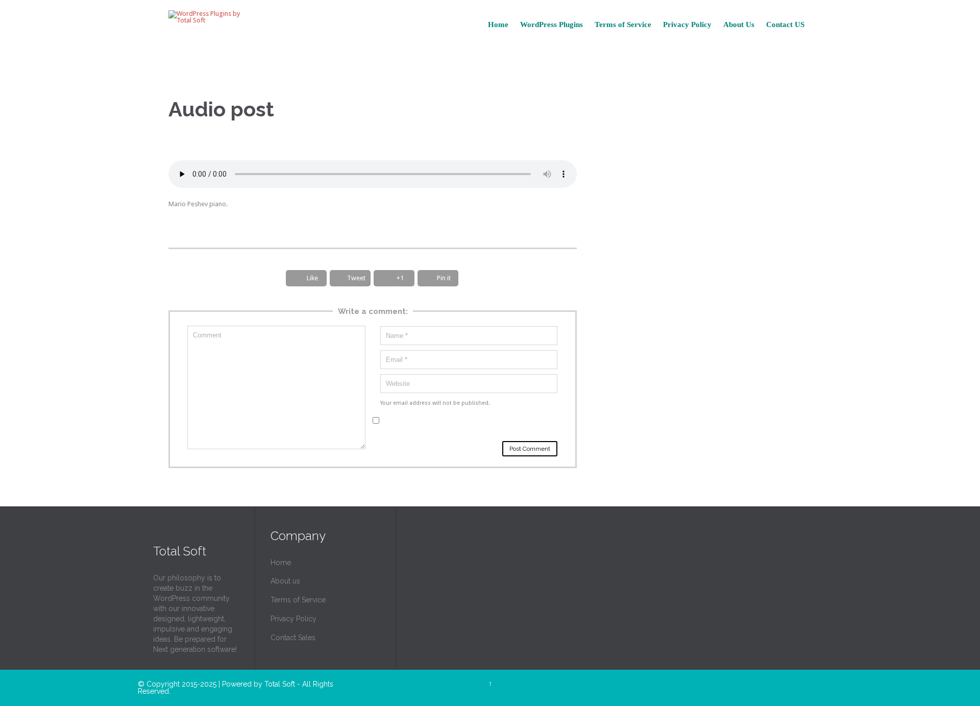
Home (281, 562)
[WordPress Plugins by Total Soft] (208, 17)
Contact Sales (293, 638)
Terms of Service (298, 600)
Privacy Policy (293, 619)
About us (285, 581)
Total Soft (279, 684)
